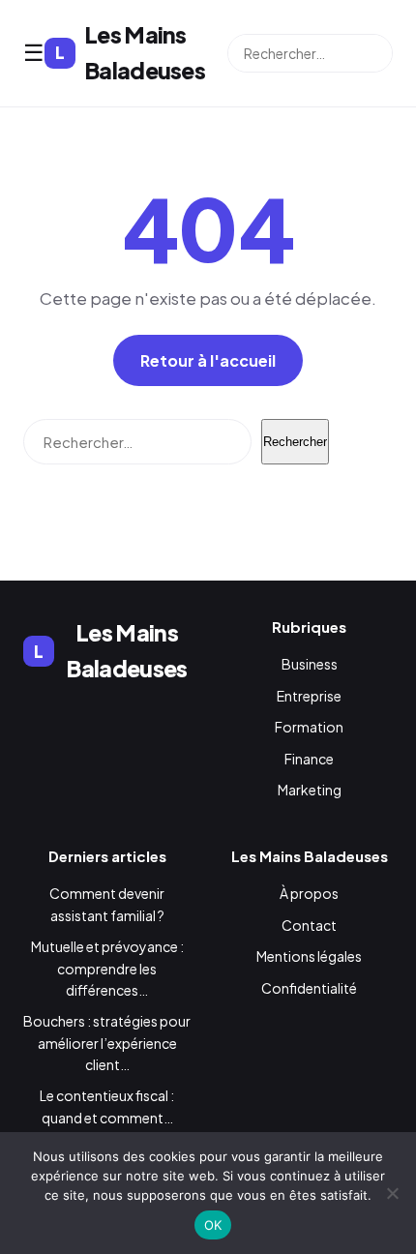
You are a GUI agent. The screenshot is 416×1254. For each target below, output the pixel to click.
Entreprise (309, 695)
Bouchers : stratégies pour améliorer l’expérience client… (107, 1042)
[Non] (391, 1193)
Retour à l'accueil (208, 360)
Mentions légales (309, 956)
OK (213, 1225)
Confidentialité (309, 988)
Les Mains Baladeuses (130, 52)
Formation (309, 726)
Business (310, 663)
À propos (309, 893)
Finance (309, 758)
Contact (309, 925)
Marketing (310, 789)
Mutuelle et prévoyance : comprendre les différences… (107, 968)
